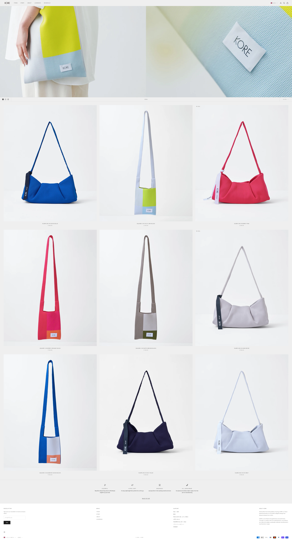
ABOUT (29, 2)
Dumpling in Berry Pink (241, 223)
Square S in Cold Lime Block (146, 223)
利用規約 (175, 526)
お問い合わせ (176, 519)
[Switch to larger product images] (3, 99)
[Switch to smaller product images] (5, 99)
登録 (7, 522)
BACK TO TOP (146, 498)
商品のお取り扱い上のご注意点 (180, 516)
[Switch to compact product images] (8, 99)
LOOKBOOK (38, 2)
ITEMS (16, 2)
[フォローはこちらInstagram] (4, 532)
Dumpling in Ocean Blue (50, 223)
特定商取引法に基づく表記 (179, 521)
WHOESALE (47, 2)
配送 (174, 514)
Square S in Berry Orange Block (50, 348)
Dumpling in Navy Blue (146, 472)
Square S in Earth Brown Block (146, 348)
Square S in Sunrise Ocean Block (50, 472)
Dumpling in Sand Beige (241, 348)
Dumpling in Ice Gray (242, 472)
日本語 (19, 537)
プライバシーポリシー (178, 524)
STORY (22, 2)
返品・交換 (176, 511)
